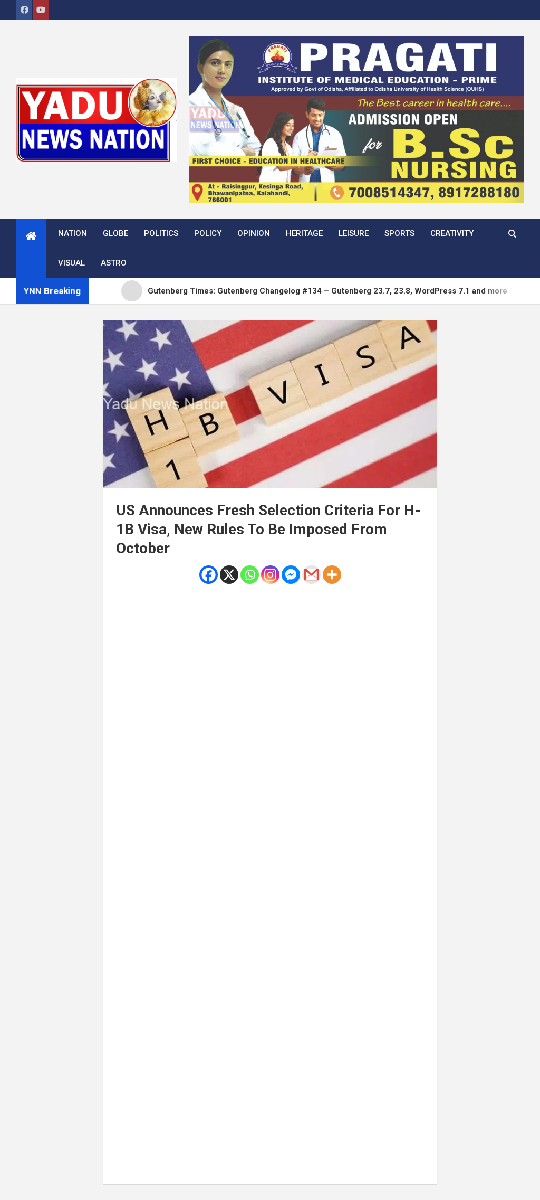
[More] (332, 574)
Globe (115, 233)
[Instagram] (270, 574)
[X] (229, 574)
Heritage (304, 233)
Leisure (354, 233)
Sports (399, 233)
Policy (207, 233)
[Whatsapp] (249, 574)
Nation (72, 233)
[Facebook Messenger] (291, 574)
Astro (114, 263)
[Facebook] (208, 574)
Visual (71, 263)
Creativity (452, 233)
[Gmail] (311, 574)
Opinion (253, 233)
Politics (161, 233)
